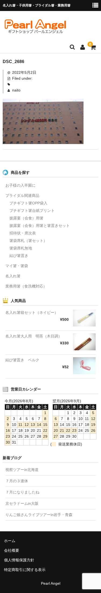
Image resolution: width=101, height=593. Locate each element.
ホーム (9, 541)
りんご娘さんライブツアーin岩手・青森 (38, 515)
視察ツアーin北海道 (22, 469)
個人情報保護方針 (19, 560)
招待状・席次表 (22, 233)
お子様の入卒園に (20, 185)
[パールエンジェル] (35, 31)
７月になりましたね (22, 492)
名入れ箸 (12, 276)
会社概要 (11, 550)
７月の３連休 (16, 481)
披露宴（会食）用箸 (26, 218)
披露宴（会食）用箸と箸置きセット (39, 225)
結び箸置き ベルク (22, 360)
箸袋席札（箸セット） (28, 240)
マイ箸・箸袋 (16, 266)
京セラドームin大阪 (22, 503)
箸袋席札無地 (20, 248)
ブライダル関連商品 (22, 195)
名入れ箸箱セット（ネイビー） (31, 312)
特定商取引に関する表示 (25, 570)
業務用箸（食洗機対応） (26, 286)
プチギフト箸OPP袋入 (28, 203)
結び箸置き (18, 255)
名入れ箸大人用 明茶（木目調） (33, 336)
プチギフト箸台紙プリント (32, 210)
